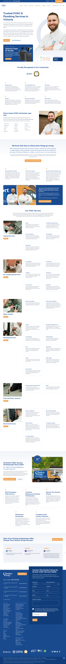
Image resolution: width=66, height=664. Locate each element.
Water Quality (49, 357)
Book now (6, 238)
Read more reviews (57, 539)
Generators (18, 609)
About (61, 5)
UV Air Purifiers (29, 284)
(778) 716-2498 (16, 1)
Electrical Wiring (29, 423)
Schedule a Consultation (44, 201)
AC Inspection (49, 261)
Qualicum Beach (27, 126)
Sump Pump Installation (20, 628)
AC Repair (28, 272)
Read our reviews (56, 59)
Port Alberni (27, 123)
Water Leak (17, 633)
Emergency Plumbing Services (52, 324)
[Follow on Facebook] (59, 651)
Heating (21, 5)
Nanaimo (15, 128)
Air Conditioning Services (30, 85)
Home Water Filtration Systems (21, 618)
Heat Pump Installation (7, 610)
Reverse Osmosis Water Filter (21, 624)
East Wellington (27, 129)
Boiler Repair (5, 606)
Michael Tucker (30, 550)
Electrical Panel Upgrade (51, 410)
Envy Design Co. (54, 659)
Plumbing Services (19, 623)
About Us (20, 479)
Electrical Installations (30, 410)
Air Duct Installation (6, 604)
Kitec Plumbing (29, 336)
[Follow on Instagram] (52, 651)
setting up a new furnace (11, 30)
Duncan (26, 128)
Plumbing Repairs (49, 336)
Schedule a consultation (9, 479)
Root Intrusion (18, 638)
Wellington (5, 131)
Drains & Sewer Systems (30, 98)
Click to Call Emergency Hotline (33, 160)
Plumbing (43, 5)
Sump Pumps (48, 346)
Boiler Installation (6, 605)
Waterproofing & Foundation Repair (33, 385)
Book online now (22, 573)
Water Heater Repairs (30, 301)
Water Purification (19, 634)
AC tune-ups (29, 30)
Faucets (27, 324)
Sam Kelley (48, 550)
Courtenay (16, 123)
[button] (45, 651)
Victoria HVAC (5, 614)
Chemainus (6, 126)
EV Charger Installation (50, 423)
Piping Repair (18, 622)
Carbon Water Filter (19, 613)
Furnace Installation (30, 234)
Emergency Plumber (19, 614)
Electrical (48, 5)
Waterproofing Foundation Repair (20, 640)
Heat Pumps (31, 5)
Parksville (26, 125)
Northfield (16, 131)
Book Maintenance (16, 40)
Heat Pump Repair (6, 611)
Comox (5, 129)
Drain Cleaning (18, 642)
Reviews (4, 638)
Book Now (59, 1)
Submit (34, 620)
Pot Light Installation (30, 436)
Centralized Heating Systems (52, 223)
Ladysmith (16, 125)
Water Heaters (37, 5)
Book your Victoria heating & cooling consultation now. (48, 197)
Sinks (27, 346)
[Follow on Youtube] (54, 651)
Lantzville (15, 126)
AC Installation (29, 261)
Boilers (27, 223)
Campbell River (6, 125)
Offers (4, 637)
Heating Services (8, 85)
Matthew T (10, 550)
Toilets (27, 357)
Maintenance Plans (55, 5)
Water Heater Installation (51, 301)
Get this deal (8, 57)
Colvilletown (16, 129)
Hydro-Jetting (28, 369)
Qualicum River (6, 123)
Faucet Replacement (19, 617)
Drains (47, 385)
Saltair (5, 128)
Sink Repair (17, 627)
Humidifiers (48, 284)
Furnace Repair (49, 234)
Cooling (25, 5)
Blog (63, 5)
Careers (4, 633)
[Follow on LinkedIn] (57, 651)
